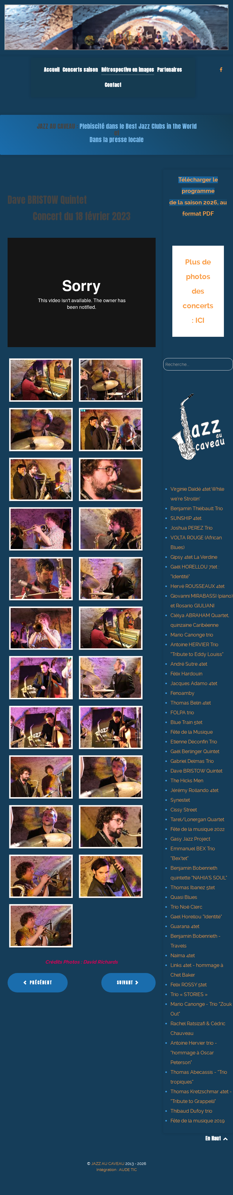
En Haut (213, 1138)
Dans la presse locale (116, 139)
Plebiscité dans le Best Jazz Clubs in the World (138, 126)
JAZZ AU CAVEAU (108, 1163)
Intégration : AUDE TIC (116, 1169)
